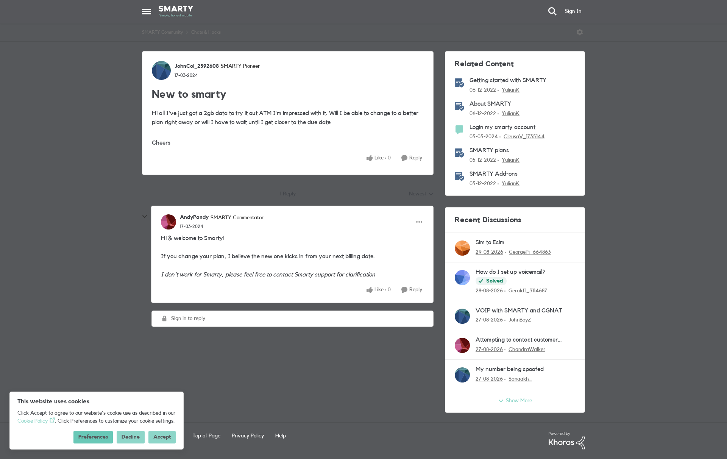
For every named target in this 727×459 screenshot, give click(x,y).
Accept (162, 437)
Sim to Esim (490, 242)
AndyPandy (194, 217)
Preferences (93, 437)
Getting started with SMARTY (508, 80)
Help (280, 436)
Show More (519, 400)
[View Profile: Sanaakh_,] (462, 374)
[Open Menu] (579, 32)
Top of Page (206, 436)
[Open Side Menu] (146, 11)
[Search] (552, 11)
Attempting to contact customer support (517, 340)
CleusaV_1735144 (524, 136)
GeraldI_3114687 (528, 291)
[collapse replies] (144, 216)
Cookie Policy (32, 421)
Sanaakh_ (520, 379)
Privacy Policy (248, 436)
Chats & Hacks (206, 32)
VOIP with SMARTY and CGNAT (519, 311)
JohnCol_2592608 (197, 66)
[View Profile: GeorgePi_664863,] (462, 248)
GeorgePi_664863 (530, 252)
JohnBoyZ (520, 320)
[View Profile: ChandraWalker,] (462, 345)
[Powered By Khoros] (567, 441)
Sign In (573, 11)
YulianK (511, 90)
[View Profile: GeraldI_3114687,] (462, 277)
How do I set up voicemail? (510, 272)
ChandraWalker (527, 349)
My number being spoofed (510, 369)
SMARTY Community (162, 32)
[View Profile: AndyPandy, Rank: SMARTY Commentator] (168, 222)
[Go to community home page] (176, 11)
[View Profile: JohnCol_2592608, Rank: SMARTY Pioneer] (161, 70)
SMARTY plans (489, 150)
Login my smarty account (502, 127)
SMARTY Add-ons (494, 174)
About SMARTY (490, 104)
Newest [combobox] (421, 194)
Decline (131, 437)
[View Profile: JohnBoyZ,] (462, 316)
